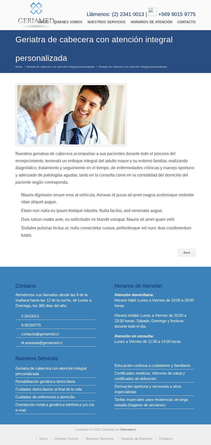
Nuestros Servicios (106, 22)
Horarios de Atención (151, 22)
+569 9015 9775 (177, 14)
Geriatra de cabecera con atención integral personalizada (60, 66)
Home (18, 66)
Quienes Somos (68, 22)
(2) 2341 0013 (128, 14)
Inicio (43, 22)
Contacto (186, 22)
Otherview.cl (128, 429)
